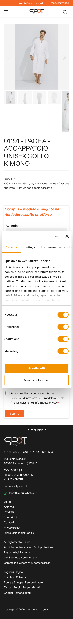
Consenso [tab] (11, 247)
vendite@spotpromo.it (30, 3)
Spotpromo (31, 609)
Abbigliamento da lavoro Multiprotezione (28, 547)
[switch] (63, 327)
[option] (36, 57)
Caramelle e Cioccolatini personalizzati (27, 563)
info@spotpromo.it (15, 486)
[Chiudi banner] (67, 236)
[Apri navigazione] (6, 11)
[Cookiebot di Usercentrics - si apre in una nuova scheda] (43, 236)
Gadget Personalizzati (17, 593)
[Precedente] (9, 57)
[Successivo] (64, 57)
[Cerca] (65, 11)
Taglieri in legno (13, 572)
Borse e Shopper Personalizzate (23, 582)
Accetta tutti (36, 368)
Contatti (9, 522)
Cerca (7, 501)
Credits (44, 609)
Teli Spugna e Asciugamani (20, 557)
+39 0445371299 (59, 3)
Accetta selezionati (36, 380)
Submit (14, 413)
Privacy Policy (12, 527)
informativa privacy (46, 402)
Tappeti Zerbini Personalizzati (22, 587)
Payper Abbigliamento (17, 552)
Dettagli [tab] (29, 247)
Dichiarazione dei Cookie (19, 533)
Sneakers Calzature (16, 577)
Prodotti (9, 512)
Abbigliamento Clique (17, 542)
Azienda (9, 507)
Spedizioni (10, 517)
